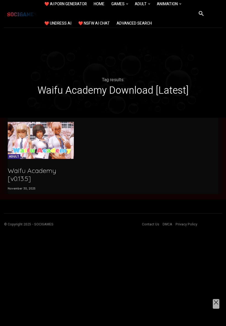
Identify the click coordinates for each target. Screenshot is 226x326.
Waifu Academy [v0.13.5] (32, 174)
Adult (14, 156)
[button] (201, 13)
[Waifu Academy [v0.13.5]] (41, 140)
